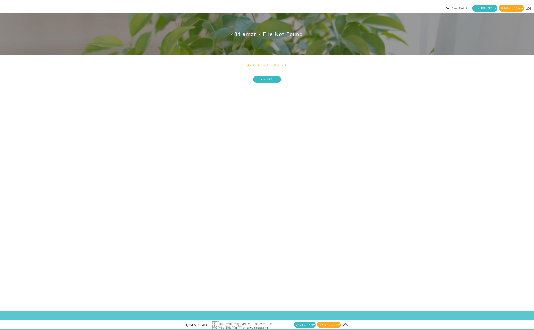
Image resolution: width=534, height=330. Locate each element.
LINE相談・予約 (484, 8)
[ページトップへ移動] (345, 325)
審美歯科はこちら (510, 8)
